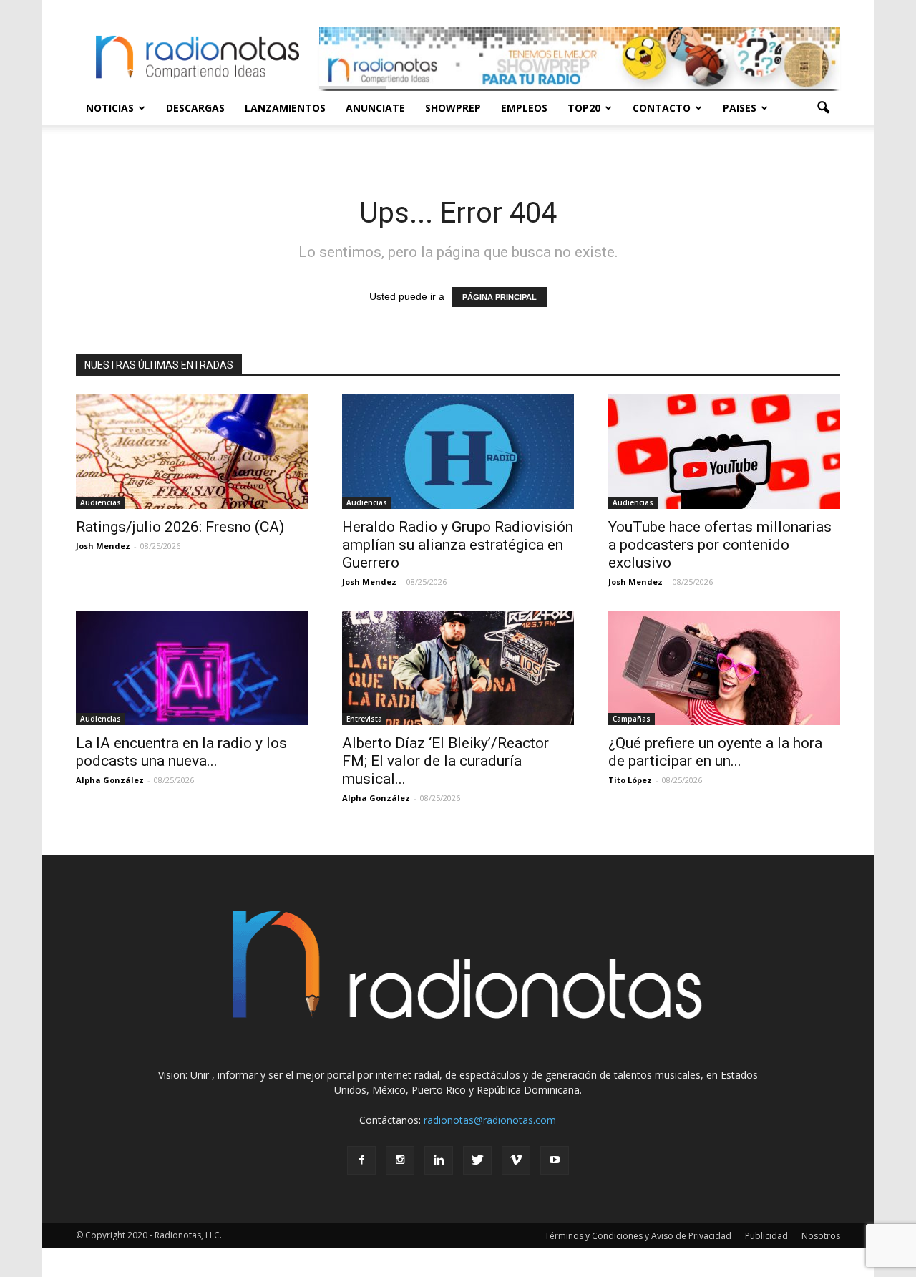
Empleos (524, 108)
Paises (739, 108)
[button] (823, 108)
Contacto (662, 108)
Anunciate (375, 108)
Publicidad (766, 1236)
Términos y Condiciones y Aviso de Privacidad (638, 1236)
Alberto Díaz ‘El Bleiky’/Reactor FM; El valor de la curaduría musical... (445, 760)
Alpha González (110, 780)
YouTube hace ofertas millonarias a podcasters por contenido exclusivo (720, 544)
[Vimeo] (516, 1160)
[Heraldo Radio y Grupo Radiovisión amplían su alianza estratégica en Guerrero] (458, 451)
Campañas (632, 719)
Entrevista (364, 719)
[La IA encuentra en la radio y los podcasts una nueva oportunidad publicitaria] (192, 668)
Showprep (453, 108)
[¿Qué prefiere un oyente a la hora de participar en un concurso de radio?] (724, 668)
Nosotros (821, 1236)
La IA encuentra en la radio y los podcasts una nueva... (181, 751)
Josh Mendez (103, 545)
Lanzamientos (285, 108)
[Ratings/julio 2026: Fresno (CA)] (192, 451)
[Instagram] (400, 1160)
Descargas (195, 108)
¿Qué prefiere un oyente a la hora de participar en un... (715, 751)
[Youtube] (554, 1160)
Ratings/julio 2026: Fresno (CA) (180, 526)
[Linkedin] (438, 1160)
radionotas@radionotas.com (490, 1120)
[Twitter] (477, 1160)
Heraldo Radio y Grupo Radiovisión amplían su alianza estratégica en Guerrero (457, 544)
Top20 (583, 108)
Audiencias (100, 502)
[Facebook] (361, 1160)
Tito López (630, 780)
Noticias (110, 108)
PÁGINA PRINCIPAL (499, 297)
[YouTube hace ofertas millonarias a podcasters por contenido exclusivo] (724, 451)
